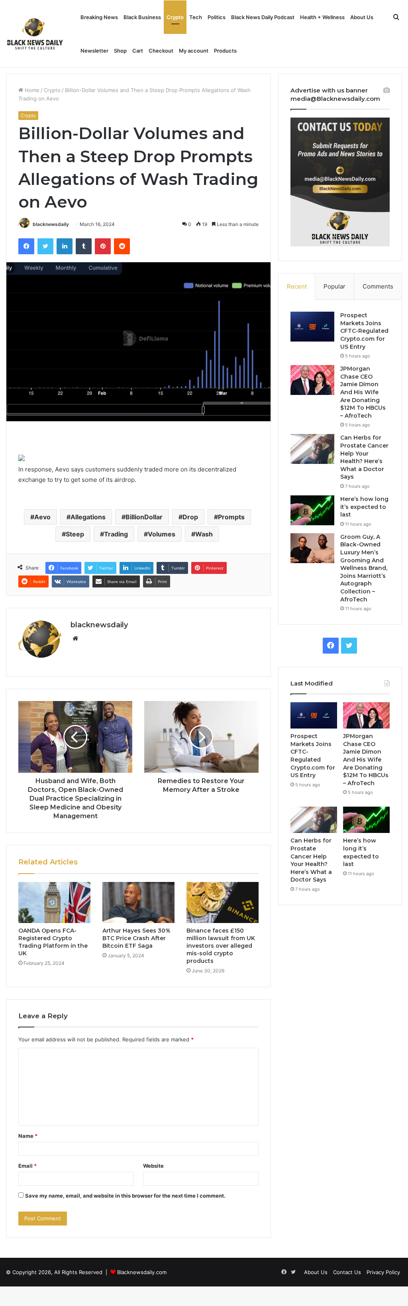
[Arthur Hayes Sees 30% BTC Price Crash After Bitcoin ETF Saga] (138, 902)
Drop (190, 517)
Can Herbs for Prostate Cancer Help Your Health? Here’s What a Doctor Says (364, 457)
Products (225, 50)
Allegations (88, 517)
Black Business (142, 17)
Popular (334, 286)
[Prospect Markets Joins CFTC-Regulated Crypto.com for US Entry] (312, 327)
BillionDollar (144, 517)
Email (27, 1166)
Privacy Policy (383, 1272)
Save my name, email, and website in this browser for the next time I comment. (125, 1195)
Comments (378, 286)
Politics (217, 17)
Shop (120, 50)
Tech (195, 17)
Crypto (175, 17)
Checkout (161, 50)
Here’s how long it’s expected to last (364, 506)
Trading (116, 534)
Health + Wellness (322, 17)
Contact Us (347, 1272)
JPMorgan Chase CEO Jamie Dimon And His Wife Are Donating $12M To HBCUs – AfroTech (363, 392)
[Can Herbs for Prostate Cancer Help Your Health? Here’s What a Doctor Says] (312, 449)
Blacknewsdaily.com (142, 1272)
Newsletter (94, 50)
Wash (204, 534)
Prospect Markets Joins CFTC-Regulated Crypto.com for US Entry (364, 331)
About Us (361, 17)
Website (153, 1166)
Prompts (231, 517)
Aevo (42, 517)
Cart (137, 50)
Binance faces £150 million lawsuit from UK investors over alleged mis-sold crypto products (220, 945)
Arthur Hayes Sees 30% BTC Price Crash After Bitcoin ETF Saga (136, 938)
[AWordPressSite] (35, 34)
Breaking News (99, 17)
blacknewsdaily (51, 224)
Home (31, 90)
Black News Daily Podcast (262, 17)
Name (27, 1136)
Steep (75, 534)
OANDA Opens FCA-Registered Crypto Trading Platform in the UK (53, 942)
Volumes (161, 534)
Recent (297, 286)
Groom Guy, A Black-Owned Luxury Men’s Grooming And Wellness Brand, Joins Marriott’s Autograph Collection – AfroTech (363, 568)
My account (193, 50)
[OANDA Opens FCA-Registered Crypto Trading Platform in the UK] (54, 902)
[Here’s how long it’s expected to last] (312, 510)
